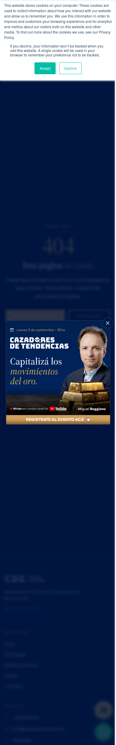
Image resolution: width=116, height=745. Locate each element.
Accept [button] (45, 68)
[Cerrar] (107, 323)
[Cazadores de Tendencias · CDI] (58, 372)
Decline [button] (70, 68)
